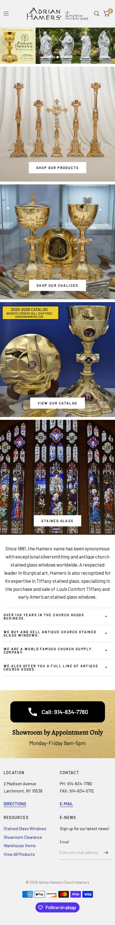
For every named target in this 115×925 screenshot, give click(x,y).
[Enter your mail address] (106, 852)
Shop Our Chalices (57, 285)
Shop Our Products (57, 168)
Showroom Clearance (23, 837)
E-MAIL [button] (66, 803)
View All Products (19, 854)
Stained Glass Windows (25, 828)
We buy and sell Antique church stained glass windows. (50, 633)
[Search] (96, 13)
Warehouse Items (20, 845)
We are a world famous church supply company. (48, 650)
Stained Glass (57, 521)
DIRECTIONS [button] (15, 803)
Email (64, 842)
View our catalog (57, 403)
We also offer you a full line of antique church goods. (51, 667)
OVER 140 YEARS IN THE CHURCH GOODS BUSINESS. (44, 616)
